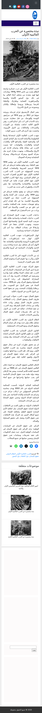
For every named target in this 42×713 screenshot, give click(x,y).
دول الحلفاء (25, 456)
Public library (33, 38)
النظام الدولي (11, 454)
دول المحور (16, 456)
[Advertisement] (21, 573)
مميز (17, 38)
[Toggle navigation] (36, 3)
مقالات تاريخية (23, 38)
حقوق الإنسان (34, 456)
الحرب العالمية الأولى (24, 454)
